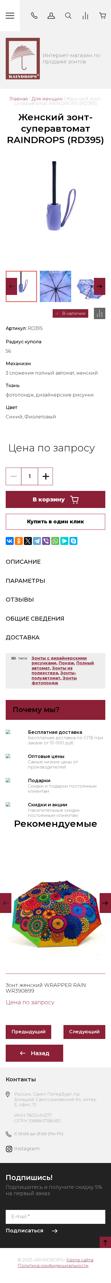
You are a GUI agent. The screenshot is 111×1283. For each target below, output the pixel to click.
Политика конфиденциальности (53, 1265)
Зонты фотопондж (54, 680)
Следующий (84, 1031)
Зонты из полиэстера (52, 671)
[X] (28, 541)
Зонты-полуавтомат (54, 675)
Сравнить (99, 313)
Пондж (66, 663)
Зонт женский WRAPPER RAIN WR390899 (46, 988)
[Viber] (46, 541)
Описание (23, 561)
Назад (40, 1053)
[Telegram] (37, 541)
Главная (18, 99)
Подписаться (25, 1231)
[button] (34, 15)
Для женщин (47, 99)
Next (99, 286)
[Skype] (73, 541)
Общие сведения (35, 618)
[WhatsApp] (55, 541)
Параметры (25, 580)
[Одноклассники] (19, 541)
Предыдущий (28, 1031)
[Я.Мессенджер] (64, 541)
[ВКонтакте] (10, 541)
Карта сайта (79, 1260)
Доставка (23, 637)
